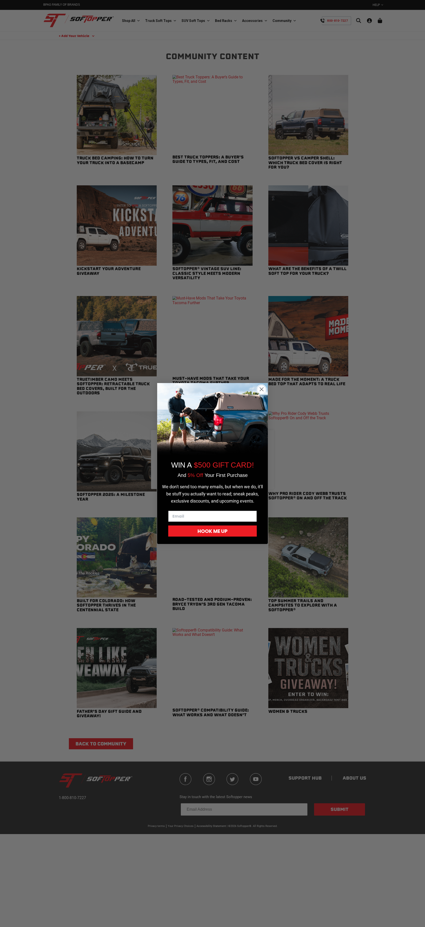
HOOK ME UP (212, 531)
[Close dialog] (261, 389)
